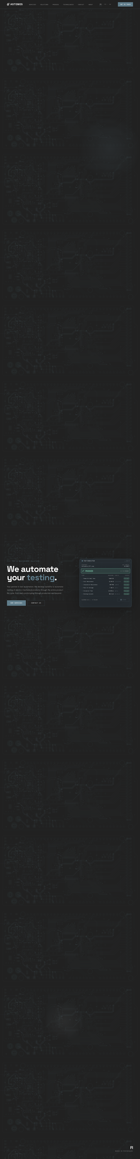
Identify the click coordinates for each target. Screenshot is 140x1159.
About (90, 4)
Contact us (36, 603)
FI (105, 4)
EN (100, 4)
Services (32, 4)
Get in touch (125, 4)
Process (56, 4)
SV (110, 4)
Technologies (68, 4)
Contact (81, 4)
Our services (16, 603)
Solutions (44, 4)
